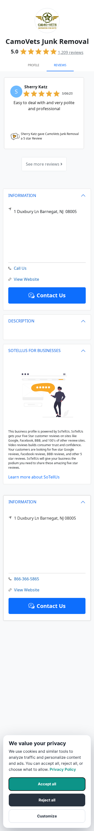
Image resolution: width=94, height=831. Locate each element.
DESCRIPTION (21, 321)
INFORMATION (22, 502)
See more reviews (43, 164)
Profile (33, 65)
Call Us (20, 268)
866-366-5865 (26, 579)
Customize (47, 816)
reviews (70, 52)
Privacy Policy (63, 769)
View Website (26, 590)
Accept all (47, 784)
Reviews (60, 65)
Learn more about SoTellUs (34, 477)
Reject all (47, 800)
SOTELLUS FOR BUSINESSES (34, 350)
